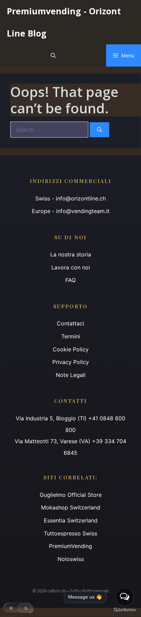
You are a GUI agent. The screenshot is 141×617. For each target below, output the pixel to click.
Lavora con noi (70, 267)
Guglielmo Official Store (71, 494)
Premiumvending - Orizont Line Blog (64, 22)
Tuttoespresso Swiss (70, 533)
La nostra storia (70, 254)
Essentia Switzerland (71, 520)
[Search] (99, 130)
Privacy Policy (70, 362)
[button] (53, 55)
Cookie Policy (71, 349)
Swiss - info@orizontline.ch (70, 198)
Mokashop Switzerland (70, 507)
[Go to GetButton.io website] (125, 610)
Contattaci (70, 323)
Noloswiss (70, 559)
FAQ (70, 280)
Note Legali (71, 374)
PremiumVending (70, 546)
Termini (70, 336)
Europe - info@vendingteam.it (71, 211)
